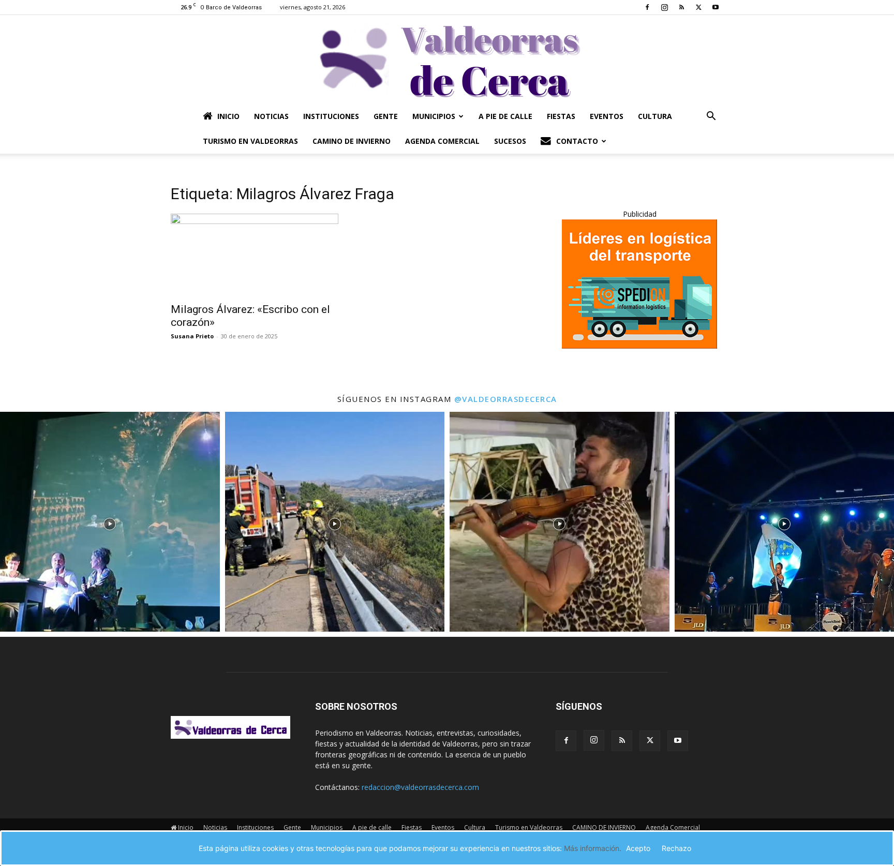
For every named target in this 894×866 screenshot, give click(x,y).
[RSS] (681, 7)
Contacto (577, 141)
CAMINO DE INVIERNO (351, 141)
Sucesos (510, 141)
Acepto (638, 848)
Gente (386, 116)
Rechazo (676, 848)
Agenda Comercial (442, 141)
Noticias (271, 116)
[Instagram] (664, 7)
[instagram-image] (110, 522)
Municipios (433, 116)
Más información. (592, 848)
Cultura (655, 116)
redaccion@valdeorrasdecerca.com (420, 787)
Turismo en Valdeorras (250, 141)
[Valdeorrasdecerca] (447, 59)
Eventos (606, 116)
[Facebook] (647, 7)
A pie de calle (505, 116)
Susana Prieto (192, 336)
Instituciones (331, 116)
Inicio (228, 116)
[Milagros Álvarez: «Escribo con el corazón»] (254, 255)
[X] (698, 7)
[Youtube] (715, 7)
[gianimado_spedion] (639, 346)
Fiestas (561, 116)
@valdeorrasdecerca (505, 399)
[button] (710, 117)
